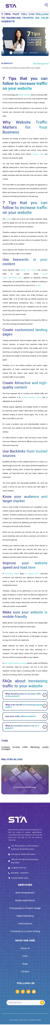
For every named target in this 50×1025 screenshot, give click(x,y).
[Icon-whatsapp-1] (34, 992)
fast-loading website (11, 574)
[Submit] (42, 1003)
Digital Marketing (25, 915)
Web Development (25, 892)
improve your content (28, 270)
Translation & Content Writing (25, 931)
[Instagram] (23, 992)
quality (45, 747)
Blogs (25, 963)
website (8, 219)
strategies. (6, 749)
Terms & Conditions (14, 1020)
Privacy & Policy (24, 1020)
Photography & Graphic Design (25, 908)
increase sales (37, 154)
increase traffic (19, 747)
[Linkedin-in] (28, 992)
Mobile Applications (25, 900)
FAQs (25, 956)
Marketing (34, 747)
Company (5, 747)
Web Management (41, 63)
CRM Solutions (25, 923)
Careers (25, 971)
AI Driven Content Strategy (25, 787)
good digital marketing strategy (15, 663)
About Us (25, 948)
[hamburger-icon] (46, 5)
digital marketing (24, 95)
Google (38, 285)
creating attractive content (32, 397)
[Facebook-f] (17, 992)
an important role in (32, 574)
